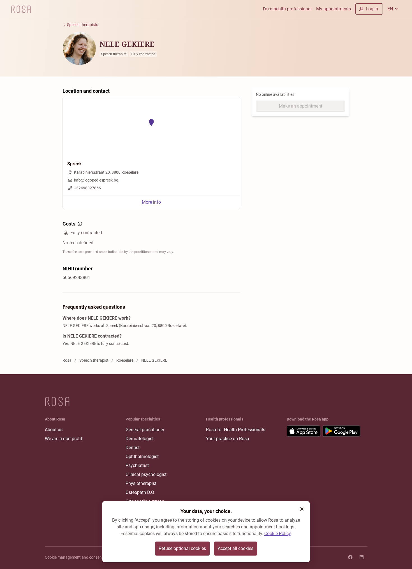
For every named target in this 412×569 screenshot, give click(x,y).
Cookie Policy (277, 533)
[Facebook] (350, 557)
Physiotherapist (141, 483)
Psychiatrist (137, 465)
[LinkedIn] (361, 557)
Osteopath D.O (140, 492)
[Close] (301, 509)
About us (54, 429)
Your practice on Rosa (227, 438)
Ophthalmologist (142, 456)
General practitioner (145, 429)
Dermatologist (140, 438)
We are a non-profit (63, 438)
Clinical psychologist (146, 474)
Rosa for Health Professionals (235, 429)
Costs (69, 224)
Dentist (133, 447)
